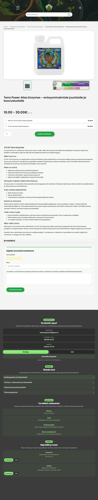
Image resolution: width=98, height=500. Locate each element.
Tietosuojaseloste (49, 392)
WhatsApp (26, 352)
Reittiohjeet (8, 460)
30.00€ (90, 126)
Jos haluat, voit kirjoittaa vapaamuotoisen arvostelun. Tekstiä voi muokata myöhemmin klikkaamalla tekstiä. (44, 272)
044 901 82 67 (49, 340)
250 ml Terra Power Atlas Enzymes (20, 121)
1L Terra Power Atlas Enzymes (18, 126)
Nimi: (8, 262)
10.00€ (90, 121)
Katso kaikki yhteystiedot (49, 356)
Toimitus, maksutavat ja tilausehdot (49, 382)
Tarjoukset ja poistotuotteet (49, 387)
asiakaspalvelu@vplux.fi (49, 332)
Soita (72, 352)
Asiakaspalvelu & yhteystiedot (49, 377)
